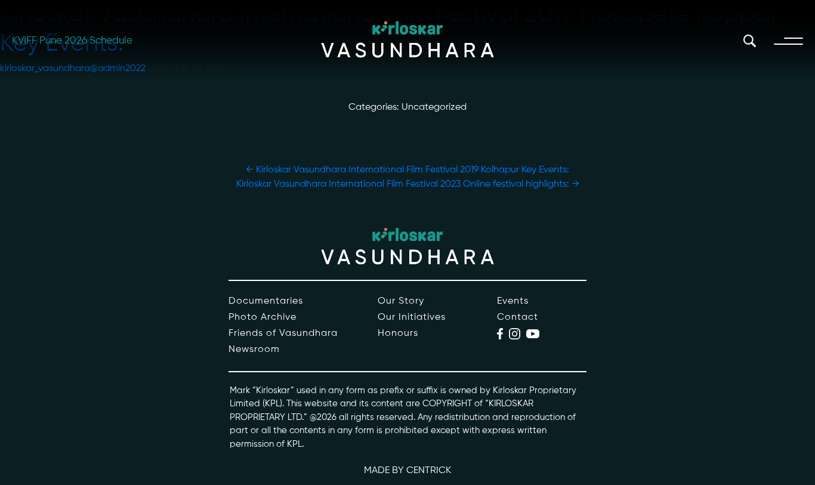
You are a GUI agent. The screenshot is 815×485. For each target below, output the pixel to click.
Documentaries (266, 301)
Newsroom (254, 349)
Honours (398, 333)
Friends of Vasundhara (283, 333)
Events (513, 301)
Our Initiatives (412, 317)
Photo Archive (263, 317)
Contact (517, 317)
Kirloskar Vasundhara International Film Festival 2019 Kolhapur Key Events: (407, 170)
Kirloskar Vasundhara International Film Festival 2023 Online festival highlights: (407, 184)
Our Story (401, 301)
